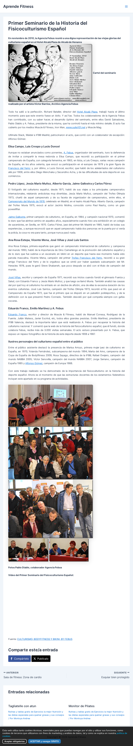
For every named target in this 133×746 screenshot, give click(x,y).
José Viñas (14, 277)
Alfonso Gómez (33, 363)
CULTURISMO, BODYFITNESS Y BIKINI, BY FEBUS (44, 639)
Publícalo (42, 658)
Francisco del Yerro (19, 168)
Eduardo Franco (17, 314)
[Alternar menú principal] (126, 6)
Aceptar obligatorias (14, 741)
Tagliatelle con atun (22, 706)
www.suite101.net (75, 127)
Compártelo (21, 658)
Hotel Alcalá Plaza (87, 111)
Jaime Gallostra (16, 216)
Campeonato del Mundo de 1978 (26, 201)
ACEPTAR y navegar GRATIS (44, 741)
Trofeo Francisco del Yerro (87, 257)
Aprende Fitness (18, 6)
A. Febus (68, 152)
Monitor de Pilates (82, 706)
